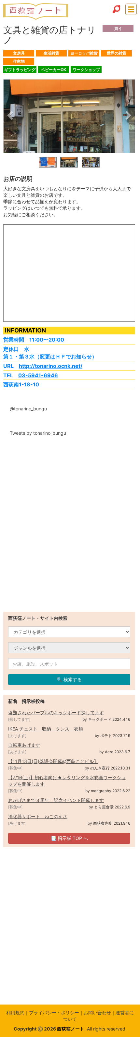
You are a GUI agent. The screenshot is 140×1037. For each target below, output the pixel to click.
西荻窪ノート (70, 1028)
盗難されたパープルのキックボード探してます (56, 712)
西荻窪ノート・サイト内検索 (37, 618)
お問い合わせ (97, 1012)
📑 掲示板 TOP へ (69, 838)
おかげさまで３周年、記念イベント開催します (56, 800)
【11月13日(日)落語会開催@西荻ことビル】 (53, 761)
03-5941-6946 (38, 375)
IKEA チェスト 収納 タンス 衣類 (45, 728)
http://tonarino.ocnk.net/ (50, 366)
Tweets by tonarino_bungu (38, 433)
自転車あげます (24, 745)
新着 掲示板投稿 (26, 701)
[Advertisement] (70, 542)
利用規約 (15, 1012)
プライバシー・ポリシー (54, 1012)
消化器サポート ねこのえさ (37, 816)
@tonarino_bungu (28, 408)
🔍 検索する (69, 679)
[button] (10, 116)
